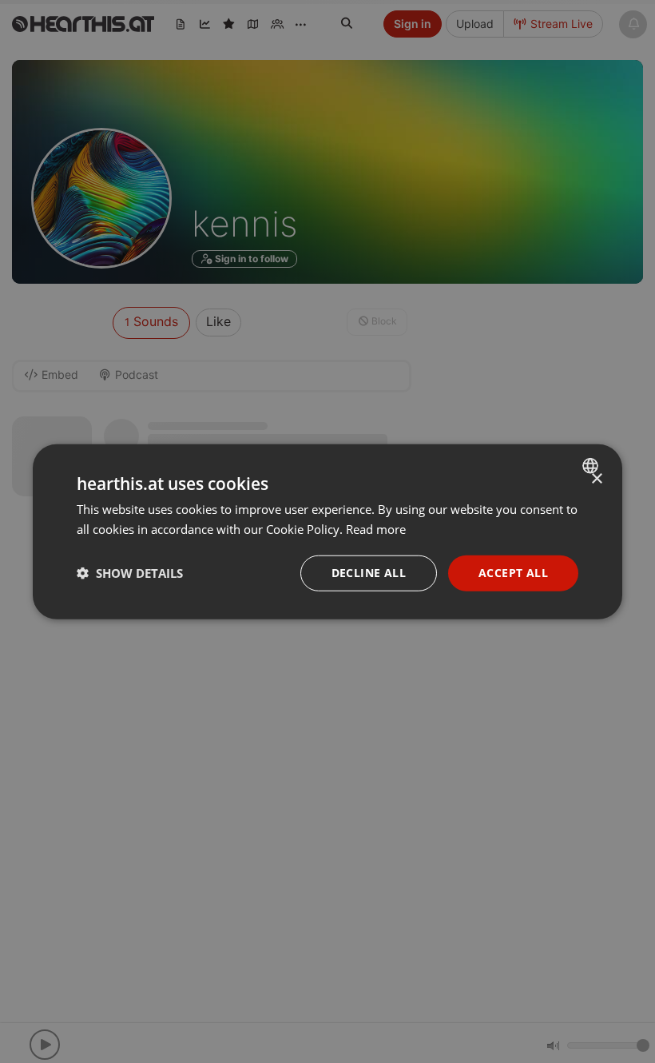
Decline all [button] (368, 572)
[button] (130, 573)
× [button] (596, 479)
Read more (376, 529)
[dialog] (327, 531)
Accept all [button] (513, 572)
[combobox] (592, 466)
